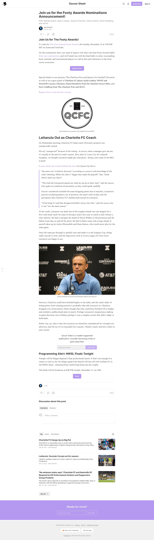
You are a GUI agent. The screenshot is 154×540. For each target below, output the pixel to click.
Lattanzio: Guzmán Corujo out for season (59, 456)
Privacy (77, 525)
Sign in (147, 4)
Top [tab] (41, 434)
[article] (77, 445)
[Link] (36, 39)
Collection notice (92, 525)
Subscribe (137, 4)
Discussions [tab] (55, 434)
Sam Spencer (48, 27)
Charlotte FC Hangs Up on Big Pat (55, 440)
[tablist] (48, 408)
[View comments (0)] (48, 34)
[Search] (124, 4)
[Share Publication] (128, 4)
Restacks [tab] (53, 408)
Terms (83, 525)
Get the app (87, 530)
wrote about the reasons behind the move (58, 166)
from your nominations (49, 56)
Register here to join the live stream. (55, 92)
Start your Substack (71, 530)
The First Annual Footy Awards (64, 44)
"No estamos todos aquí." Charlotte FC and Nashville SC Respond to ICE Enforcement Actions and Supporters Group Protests (65, 475)
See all (43, 494)
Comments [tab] (44, 408)
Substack (66, 536)
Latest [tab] (47, 434)
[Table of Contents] (2, 270)
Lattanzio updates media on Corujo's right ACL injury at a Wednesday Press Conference (66, 460)
